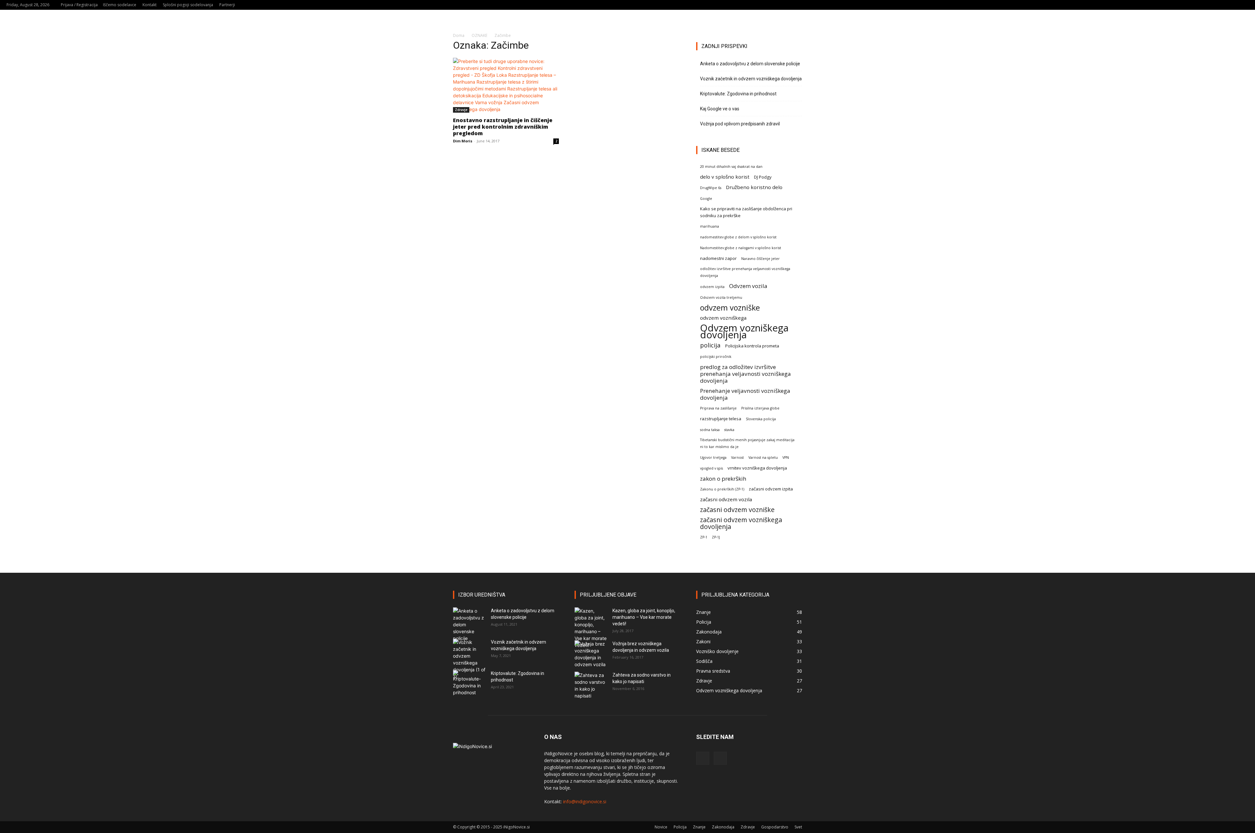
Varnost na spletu (763, 457)
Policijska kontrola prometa (752, 346)
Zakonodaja (723, 827)
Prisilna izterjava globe (760, 408)
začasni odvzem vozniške (737, 509)
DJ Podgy (763, 177)
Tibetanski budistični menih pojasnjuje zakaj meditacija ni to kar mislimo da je (747, 443)
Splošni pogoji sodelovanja (188, 5)
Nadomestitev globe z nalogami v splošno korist (740, 248)
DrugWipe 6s (710, 187)
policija (710, 345)
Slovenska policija (761, 419)
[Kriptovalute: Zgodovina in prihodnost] (469, 683)
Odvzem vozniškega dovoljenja (744, 331)
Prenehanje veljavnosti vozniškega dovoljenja (745, 394)
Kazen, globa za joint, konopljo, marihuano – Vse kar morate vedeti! (643, 617)
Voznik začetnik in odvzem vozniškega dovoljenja (751, 78)
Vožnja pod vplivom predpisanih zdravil (740, 123)
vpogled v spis (711, 468)
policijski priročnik (715, 356)
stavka (729, 429)
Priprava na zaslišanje (718, 408)
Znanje (699, 827)
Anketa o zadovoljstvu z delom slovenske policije (750, 63)
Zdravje (461, 109)
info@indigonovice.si (584, 801)
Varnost (737, 457)
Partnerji (227, 5)
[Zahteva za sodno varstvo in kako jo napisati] (591, 685)
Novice (661, 827)
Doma (458, 35)
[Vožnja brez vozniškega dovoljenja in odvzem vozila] (591, 654)
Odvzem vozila (748, 285)
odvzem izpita (712, 286)
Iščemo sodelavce (119, 5)
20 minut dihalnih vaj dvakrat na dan (731, 166)
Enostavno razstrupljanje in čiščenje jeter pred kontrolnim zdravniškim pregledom (502, 127)
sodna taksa (710, 429)
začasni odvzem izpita (771, 489)
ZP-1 (703, 537)
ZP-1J (716, 537)
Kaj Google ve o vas (719, 108)
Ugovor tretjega (713, 457)
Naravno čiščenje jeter (760, 258)
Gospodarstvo (774, 827)
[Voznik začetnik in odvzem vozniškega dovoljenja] (469, 659)
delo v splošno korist (724, 176)
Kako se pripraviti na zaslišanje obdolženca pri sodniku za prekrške (746, 212)
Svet (798, 827)
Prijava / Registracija (79, 5)
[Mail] (1233, 5)
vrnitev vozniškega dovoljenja (757, 468)
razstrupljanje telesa (720, 419)
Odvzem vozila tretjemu (721, 297)
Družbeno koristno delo (754, 187)
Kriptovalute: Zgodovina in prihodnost (738, 93)
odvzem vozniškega (723, 317)
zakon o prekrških (723, 478)
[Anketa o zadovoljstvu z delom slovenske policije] (469, 624)
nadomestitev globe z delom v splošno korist (738, 237)
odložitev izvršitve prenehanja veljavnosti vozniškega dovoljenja (745, 272)
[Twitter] (1243, 5)
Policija (680, 827)
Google (706, 198)
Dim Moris (462, 140)
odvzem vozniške (730, 307)
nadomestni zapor (718, 258)
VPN (785, 457)
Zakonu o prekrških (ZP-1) (722, 489)
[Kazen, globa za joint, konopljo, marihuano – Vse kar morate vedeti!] (591, 628)
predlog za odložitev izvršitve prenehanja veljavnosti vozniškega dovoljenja (745, 373)
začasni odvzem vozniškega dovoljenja (741, 523)
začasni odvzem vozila (726, 499)
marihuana (709, 226)
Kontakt (149, 5)
